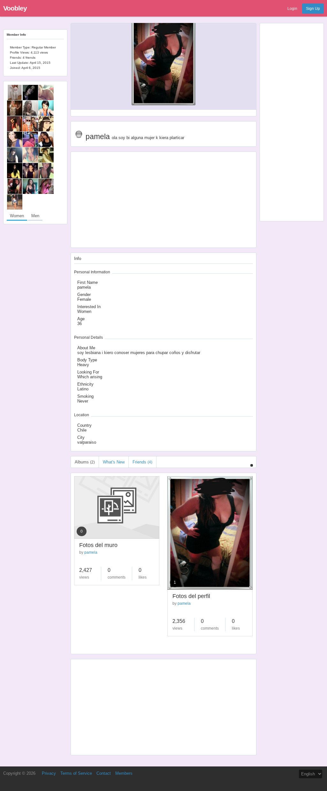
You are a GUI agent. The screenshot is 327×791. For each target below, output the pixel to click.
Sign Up (313, 8)
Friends (142, 462)
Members (124, 773)
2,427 (85, 570)
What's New (114, 462)
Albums (85, 462)
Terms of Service (76, 773)
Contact (103, 773)
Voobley (15, 8)
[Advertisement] (291, 122)
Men (35, 215)
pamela (90, 552)
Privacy (49, 773)
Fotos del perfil (191, 596)
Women (17, 215)
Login (292, 8)
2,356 (178, 621)
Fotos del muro (98, 545)
